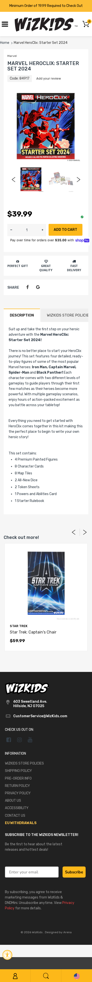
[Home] (46, 24)
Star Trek (18, 626)
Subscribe (74, 872)
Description (22, 315)
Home (4, 43)
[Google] (38, 287)
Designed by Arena (58, 932)
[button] (42, 230)
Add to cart (65, 230)
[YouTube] (30, 740)
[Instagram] (19, 740)
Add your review (48, 78)
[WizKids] (27, 688)
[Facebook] (27, 287)
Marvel (12, 56)
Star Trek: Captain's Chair (33, 632)
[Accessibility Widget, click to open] (7, 955)
